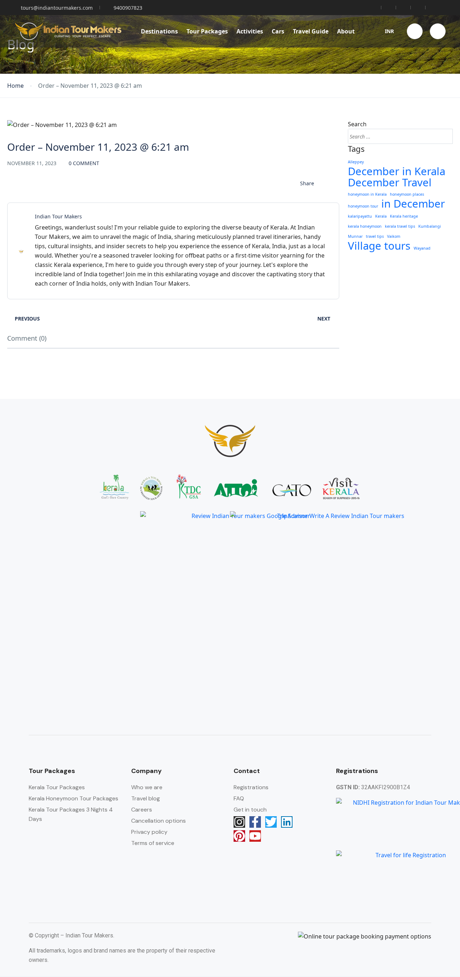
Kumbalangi (429, 226)
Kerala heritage (404, 216)
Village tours (379, 245)
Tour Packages (207, 31)
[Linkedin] (287, 822)
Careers (141, 809)
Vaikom (393, 236)
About (346, 31)
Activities (249, 31)
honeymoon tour (363, 206)
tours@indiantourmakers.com (57, 7)
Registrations (251, 787)
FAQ (239, 798)
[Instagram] (239, 822)
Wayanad (422, 248)
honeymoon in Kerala (367, 194)
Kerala (381, 216)
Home (15, 86)
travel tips (375, 236)
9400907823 (128, 7)
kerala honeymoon (365, 226)
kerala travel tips (400, 226)
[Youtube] (255, 836)
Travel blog (145, 798)
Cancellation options (158, 820)
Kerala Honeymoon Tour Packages (73, 798)
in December (413, 203)
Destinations (159, 31)
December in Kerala (396, 171)
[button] (415, 31)
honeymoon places (407, 194)
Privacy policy (149, 832)
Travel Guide (310, 31)
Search (357, 124)
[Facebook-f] (255, 822)
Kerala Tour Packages (57, 787)
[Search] (444, 136)
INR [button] (389, 31)
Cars (278, 31)
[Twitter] (271, 822)
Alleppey (356, 161)
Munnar (355, 236)
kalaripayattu (360, 216)
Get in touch (250, 809)
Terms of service (152, 843)
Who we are (146, 787)
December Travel (390, 182)
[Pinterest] (239, 836)
